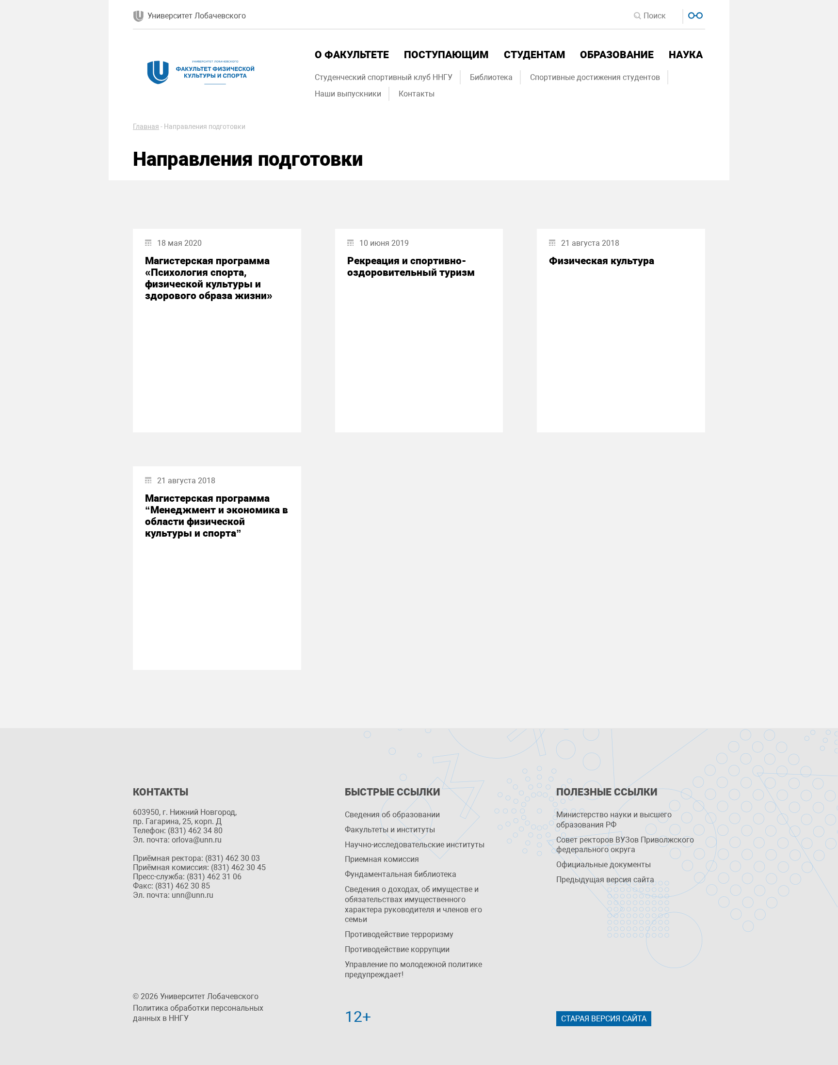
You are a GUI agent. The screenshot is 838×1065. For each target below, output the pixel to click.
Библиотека (491, 77)
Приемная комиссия (382, 859)
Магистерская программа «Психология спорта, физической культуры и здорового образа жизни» (209, 278)
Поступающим (446, 55)
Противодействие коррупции (397, 949)
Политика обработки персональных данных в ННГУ (198, 1013)
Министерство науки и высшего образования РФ (614, 819)
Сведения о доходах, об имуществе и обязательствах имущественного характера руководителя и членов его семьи (413, 904)
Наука (686, 55)
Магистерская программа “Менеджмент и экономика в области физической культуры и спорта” (216, 516)
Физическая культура (601, 261)
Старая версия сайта (603, 1018)
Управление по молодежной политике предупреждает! (413, 969)
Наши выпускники (348, 93)
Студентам (534, 55)
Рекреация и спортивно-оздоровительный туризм (411, 266)
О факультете (352, 55)
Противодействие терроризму (399, 934)
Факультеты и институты (390, 829)
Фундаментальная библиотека (400, 874)
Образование (617, 55)
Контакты (417, 93)
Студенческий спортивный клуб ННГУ (383, 77)
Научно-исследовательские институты (414, 844)
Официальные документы (603, 864)
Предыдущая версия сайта (605, 879)
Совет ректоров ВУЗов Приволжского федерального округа (625, 845)
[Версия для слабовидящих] (694, 14)
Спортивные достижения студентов (595, 77)
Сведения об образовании (392, 814)
